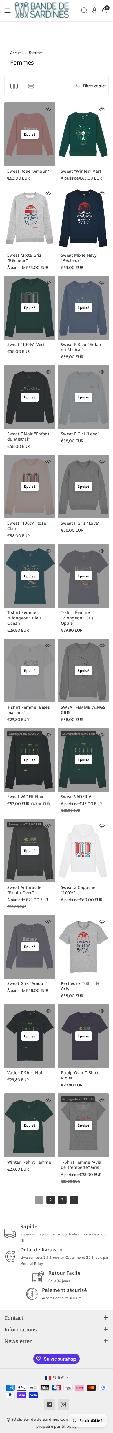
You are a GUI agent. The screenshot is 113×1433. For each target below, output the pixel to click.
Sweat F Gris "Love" (80, 523)
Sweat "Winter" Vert (81, 171)
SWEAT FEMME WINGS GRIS (83, 710)
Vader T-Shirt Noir (25, 1072)
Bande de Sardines (41, 1419)
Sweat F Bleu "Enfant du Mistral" (82, 347)
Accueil (16, 52)
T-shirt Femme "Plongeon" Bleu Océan (24, 618)
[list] (30, 86)
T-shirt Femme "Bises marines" (28, 710)
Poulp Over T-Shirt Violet (79, 1075)
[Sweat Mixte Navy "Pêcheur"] (83, 218)
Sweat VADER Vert (79, 796)
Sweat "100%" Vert (26, 344)
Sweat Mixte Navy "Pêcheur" (79, 258)
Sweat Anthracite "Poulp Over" (24, 890)
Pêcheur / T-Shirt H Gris (80, 986)
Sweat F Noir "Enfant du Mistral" (28, 436)
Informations (20, 1329)
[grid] (14, 86)
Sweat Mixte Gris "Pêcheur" (24, 258)
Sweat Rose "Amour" (28, 171)
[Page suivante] (74, 1200)
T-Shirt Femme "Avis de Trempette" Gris (81, 1164)
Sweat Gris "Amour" (27, 983)
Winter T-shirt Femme (29, 1162)
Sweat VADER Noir (25, 796)
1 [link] (39, 1200)
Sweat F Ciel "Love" (80, 433)
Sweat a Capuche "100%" (78, 890)
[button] (9, 10)
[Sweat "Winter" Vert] (83, 134)
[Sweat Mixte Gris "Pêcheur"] (29, 218)
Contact (13, 1317)
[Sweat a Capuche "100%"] (83, 850)
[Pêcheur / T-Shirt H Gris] (83, 947)
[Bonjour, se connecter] (94, 10)
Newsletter (18, 1341)
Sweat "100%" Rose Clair (26, 526)
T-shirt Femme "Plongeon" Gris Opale (77, 618)
